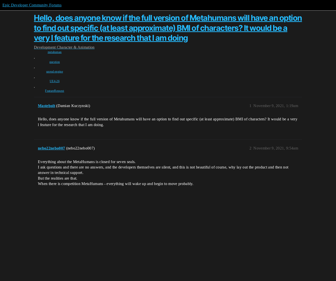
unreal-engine (54, 71)
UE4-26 (55, 81)
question (54, 62)
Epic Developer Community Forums (31, 5)
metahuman (55, 52)
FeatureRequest (54, 91)
